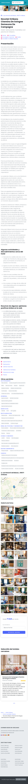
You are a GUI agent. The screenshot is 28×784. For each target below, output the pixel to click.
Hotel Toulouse (19, 765)
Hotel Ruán (18, 759)
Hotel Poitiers (4, 765)
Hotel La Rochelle (5, 753)
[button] (2, 8)
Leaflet (3, 497)
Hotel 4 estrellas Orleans (9, 714)
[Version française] (1, 736)
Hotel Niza (3, 759)
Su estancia (6, 624)
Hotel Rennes (4, 767)
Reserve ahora (14, 632)
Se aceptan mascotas (8, 37)
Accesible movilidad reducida (10, 38)
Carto (12, 497)
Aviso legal (21, 779)
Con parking (12, 35)
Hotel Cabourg (4, 745)
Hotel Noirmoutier (5, 761)
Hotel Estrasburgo (19, 763)
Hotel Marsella (18, 751)
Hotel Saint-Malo (19, 761)
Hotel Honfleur (4, 751)
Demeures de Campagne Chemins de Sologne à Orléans (13, 677)
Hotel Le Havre (18, 745)
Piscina (4, 35)
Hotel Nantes (18, 753)
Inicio (2, 712)
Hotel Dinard (4, 749)
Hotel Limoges (18, 747)
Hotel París (3, 763)
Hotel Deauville (5, 747)
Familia (19, 37)
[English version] (3, 736)
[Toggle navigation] (25, 3)
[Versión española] (5, 736)
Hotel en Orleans (5, 2)
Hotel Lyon (17, 749)
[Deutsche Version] (8, 736)
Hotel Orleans (9, 712)
